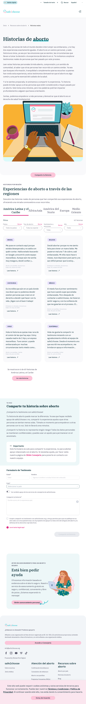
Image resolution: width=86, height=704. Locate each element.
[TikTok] (26, 653)
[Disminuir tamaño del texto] (41, 2)
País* (8, 483)
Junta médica (9, 672)
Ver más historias (22, 378)
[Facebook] (6, 653)
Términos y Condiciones (58, 689)
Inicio (5, 25)
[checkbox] (7, 518)
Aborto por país (63, 671)
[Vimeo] (21, 653)
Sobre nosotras (10, 668)
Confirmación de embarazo (40, 668)
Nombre (34, 474)
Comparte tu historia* (14, 497)
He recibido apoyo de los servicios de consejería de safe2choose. (33, 492)
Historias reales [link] (35, 25)
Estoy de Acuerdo (43, 698)
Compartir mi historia (67, 534)
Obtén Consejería (33, 455)
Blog (59, 679)
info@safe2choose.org (12, 648)
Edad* (9, 474)
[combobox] (12, 228)
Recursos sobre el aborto (18, 25)
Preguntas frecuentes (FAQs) (40, 679)
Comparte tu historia (43, 175)
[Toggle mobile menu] (80, 11)
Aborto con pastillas (38, 675)
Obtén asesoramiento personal (27, 602)
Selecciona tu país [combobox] (15, 486)
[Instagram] (11, 653)
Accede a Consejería (43, 643)
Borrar (20, 224)
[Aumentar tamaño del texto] (57, 2)
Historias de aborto (64, 675)
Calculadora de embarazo (39, 672)
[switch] (8, 491)
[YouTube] (16, 653)
